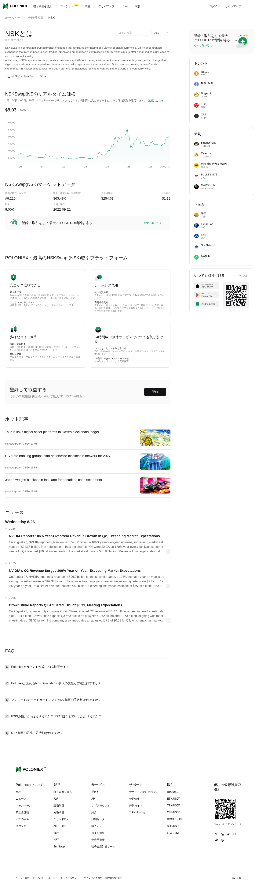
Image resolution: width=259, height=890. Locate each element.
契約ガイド (135, 805)
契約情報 (134, 798)
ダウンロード (24, 826)
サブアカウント (100, 805)
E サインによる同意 (92, 878)
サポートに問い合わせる (143, 792)
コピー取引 (60, 826)
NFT (56, 839)
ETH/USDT (173, 798)
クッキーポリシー (69, 878)
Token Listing (137, 812)
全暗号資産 (35, 17)
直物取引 (58, 805)
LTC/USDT (173, 833)
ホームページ (14, 17)
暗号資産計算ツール (103, 846)
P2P (55, 798)
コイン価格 (98, 833)
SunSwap (59, 846)
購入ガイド (98, 826)
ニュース (21, 798)
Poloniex (15, 6)
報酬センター (99, 819)
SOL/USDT (173, 826)
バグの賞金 (22, 819)
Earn (56, 833)
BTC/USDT (173, 792)
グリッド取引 (61, 819)
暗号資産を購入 (62, 792)
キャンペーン (24, 805)
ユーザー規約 (22, 878)
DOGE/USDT (175, 819)
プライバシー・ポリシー (44, 878)
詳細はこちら (156, 100)
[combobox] (132, 32)
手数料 (95, 792)
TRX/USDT (173, 805)
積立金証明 (22, 812)
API (93, 798)
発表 (18, 792)
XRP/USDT (173, 812)
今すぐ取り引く (153, 223)
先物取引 (58, 812)
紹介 (94, 812)
